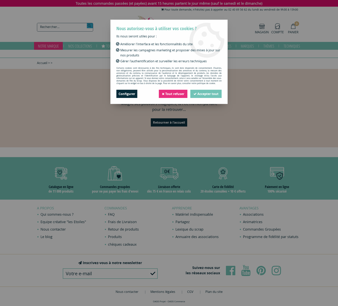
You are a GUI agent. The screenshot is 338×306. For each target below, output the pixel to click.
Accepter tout (207, 94)
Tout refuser (174, 94)
